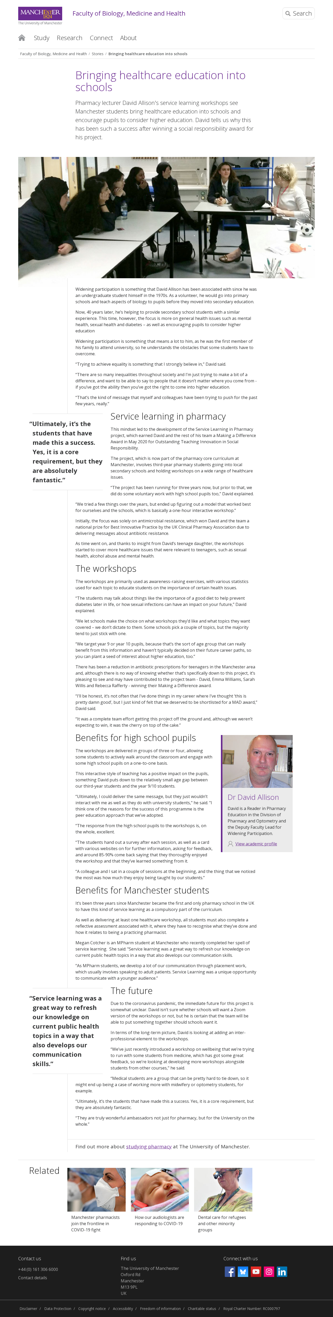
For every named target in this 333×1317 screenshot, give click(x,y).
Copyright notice (92, 1308)
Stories (98, 53)
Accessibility (123, 1308)
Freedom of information (160, 1308)
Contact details (32, 1278)
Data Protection (57, 1308)
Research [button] (69, 37)
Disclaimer (28, 1308)
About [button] (128, 37)
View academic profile (256, 844)
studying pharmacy (149, 1146)
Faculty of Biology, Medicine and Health (129, 13)
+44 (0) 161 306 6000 (38, 1269)
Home (21, 37)
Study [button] (41, 37)
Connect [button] (101, 37)
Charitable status (202, 1308)
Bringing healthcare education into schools (147, 53)
